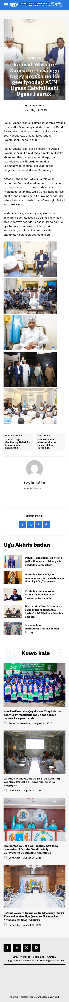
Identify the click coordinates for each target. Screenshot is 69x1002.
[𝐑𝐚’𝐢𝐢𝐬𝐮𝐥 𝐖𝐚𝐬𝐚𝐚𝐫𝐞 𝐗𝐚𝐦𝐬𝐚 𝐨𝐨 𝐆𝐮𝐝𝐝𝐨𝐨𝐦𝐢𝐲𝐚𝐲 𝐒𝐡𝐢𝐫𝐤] (34, 886)
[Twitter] (30, 524)
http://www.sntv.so (34, 488)
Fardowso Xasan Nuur (20, 723)
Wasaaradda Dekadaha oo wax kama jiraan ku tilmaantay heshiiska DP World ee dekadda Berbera (44, 611)
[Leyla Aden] (34, 468)
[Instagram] (17, 948)
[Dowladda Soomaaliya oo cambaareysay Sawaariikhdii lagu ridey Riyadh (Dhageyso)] (13, 578)
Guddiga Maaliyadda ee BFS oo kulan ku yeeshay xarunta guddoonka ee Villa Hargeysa (32, 782)
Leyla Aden (37, 105)
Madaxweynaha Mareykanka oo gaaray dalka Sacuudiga (47, 443)
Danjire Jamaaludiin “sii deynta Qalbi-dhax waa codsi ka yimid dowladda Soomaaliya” (43, 561)
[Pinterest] (38, 524)
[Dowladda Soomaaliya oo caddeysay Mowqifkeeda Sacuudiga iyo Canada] (13, 594)
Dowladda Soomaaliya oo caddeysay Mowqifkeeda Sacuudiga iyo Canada (40, 594)
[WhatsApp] (46, 524)
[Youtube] (36, 948)
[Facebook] (22, 524)
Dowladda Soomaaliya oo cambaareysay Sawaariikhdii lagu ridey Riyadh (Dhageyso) (45, 578)
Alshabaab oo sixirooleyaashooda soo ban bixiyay (42, 628)
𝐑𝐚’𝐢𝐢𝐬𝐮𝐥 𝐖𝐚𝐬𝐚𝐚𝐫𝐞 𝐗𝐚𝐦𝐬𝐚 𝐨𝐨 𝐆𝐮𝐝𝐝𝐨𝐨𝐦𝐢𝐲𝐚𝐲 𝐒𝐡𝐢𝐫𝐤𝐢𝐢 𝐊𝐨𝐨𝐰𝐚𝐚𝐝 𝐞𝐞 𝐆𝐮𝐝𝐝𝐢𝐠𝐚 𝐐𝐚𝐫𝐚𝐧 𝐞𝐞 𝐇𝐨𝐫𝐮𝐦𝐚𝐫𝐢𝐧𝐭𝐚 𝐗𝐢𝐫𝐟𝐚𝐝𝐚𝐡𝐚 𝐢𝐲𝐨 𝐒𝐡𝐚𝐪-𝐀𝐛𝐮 (34, 916)
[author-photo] (6, 723)
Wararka (34, 57)
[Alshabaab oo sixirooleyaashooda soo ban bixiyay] (13, 628)
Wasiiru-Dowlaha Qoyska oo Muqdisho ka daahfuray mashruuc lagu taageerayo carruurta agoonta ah (33, 715)
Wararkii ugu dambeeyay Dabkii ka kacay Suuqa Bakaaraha (17, 443)
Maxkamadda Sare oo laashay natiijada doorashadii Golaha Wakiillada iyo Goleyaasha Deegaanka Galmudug (31, 849)
